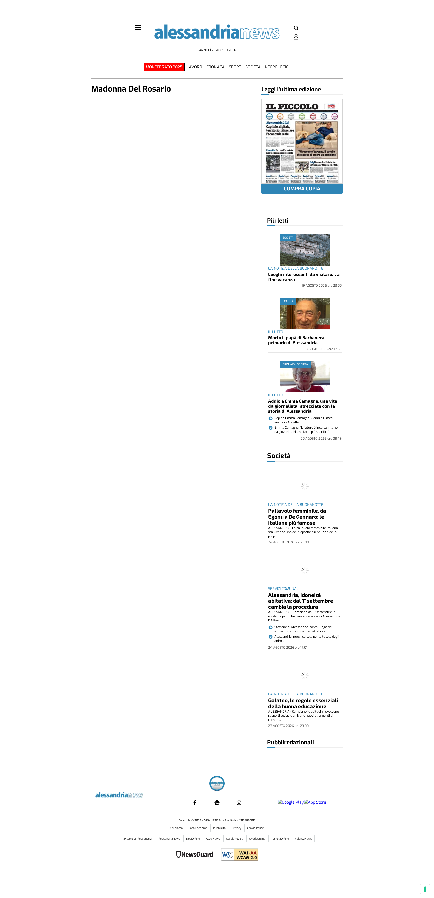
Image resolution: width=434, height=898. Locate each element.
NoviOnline (193, 839)
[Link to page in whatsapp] (217, 803)
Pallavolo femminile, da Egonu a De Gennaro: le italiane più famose (297, 516)
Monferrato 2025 (164, 67)
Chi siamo (176, 828)
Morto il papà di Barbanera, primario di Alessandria (296, 340)
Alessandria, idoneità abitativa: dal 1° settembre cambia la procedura (300, 601)
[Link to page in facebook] (195, 803)
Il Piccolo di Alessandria (137, 839)
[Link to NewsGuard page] (196, 855)
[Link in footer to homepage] (217, 784)
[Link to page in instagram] (239, 803)
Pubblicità (219, 828)
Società (253, 67)
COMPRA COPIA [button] (302, 188)
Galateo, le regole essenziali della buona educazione (303, 703)
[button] (296, 28)
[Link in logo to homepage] (217, 35)
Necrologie (276, 67)
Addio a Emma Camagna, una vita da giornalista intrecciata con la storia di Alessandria (302, 406)
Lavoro (194, 67)
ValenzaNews (303, 839)
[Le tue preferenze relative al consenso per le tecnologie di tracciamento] (425, 889)
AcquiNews (213, 839)
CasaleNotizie (235, 839)
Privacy (237, 828)
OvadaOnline (257, 839)
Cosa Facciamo (198, 828)
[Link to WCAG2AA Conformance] (237, 855)
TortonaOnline (280, 839)
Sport (235, 67)
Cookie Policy (255, 828)
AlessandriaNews (169, 839)
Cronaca (215, 67)
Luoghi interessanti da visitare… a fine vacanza (304, 276)
